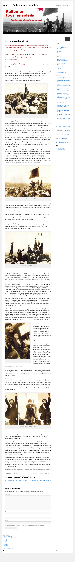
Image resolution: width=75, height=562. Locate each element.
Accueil (6, 33)
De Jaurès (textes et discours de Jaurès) (24, 469)
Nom (6, 511)
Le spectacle (39, 33)
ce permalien (43, 470)
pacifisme (23, 470)
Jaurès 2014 (11, 470)
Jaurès (7, 470)
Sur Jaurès (59, 69)
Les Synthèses (57, 33)
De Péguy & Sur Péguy (61, 63)
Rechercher (67, 39)
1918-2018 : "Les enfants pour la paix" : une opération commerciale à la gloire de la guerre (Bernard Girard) (63, 118)
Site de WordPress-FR (61, 150)
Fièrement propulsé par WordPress (63, 550)
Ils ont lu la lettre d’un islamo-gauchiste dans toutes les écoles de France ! (63, 112)
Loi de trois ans (18, 470)
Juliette (19, 42)
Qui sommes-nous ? (13, 33)
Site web (6, 520)
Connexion (59, 147)
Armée (44, 469)
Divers (58, 64)
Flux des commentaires (61, 149)
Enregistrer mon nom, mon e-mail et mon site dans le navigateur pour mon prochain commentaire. (26, 525)
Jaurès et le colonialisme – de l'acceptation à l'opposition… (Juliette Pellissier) (63, 99)
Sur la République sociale (61, 72)
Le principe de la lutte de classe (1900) (13, 38)
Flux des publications (60, 148)
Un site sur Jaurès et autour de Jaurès (63, 54)
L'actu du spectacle (48, 33)
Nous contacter (64, 33)
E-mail (6, 515)
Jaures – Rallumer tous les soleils (20, 4)
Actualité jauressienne (31, 33)
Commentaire (8, 494)
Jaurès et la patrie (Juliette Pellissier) (63, 90)
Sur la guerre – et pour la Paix (62, 71)
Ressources (22, 33)
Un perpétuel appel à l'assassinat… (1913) (42, 38)
